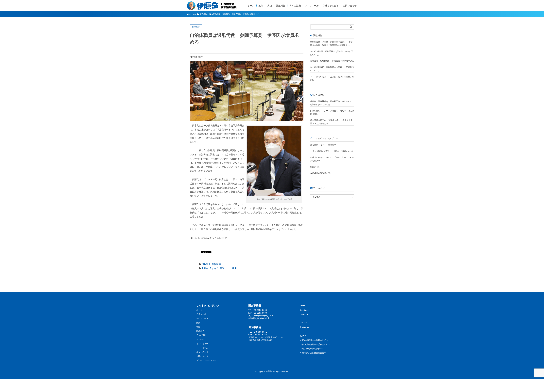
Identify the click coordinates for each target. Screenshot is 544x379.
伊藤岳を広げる (331, 5)
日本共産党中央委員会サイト (315, 340)
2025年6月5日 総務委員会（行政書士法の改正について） (331, 53)
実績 (269, 5)
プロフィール (312, 5)
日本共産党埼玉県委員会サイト (316, 344)
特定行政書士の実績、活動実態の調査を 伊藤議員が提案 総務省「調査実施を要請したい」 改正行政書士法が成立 (331, 44)
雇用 (234, 268)
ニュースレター (203, 352)
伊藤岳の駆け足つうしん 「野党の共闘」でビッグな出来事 (332, 159)
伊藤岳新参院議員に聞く (321, 173)
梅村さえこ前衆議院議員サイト (316, 353)
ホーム (250, 5)
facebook (304, 310)
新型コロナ (225, 268)
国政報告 (280, 5)
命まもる (213, 268)
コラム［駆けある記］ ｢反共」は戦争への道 (332, 151)
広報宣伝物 (201, 314)
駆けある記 (315, 167)
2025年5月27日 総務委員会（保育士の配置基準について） (332, 68)
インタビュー (202, 343)
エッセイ (200, 339)
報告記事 (216, 264)
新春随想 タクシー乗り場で (323, 145)
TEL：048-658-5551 (257, 332)
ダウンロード (202, 318)
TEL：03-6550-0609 (257, 310)
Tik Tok (303, 323)
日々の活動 (295, 5)
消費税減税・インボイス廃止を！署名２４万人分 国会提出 (332, 112)
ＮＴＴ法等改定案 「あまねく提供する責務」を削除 (332, 78)
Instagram (304, 327)
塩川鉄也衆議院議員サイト (314, 348)
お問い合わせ (350, 5)
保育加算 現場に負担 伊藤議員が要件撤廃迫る (332, 61)
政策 (261, 5)
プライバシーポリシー (206, 360)
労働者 (204, 268)
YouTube (304, 314)
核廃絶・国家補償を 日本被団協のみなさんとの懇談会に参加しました (332, 103)
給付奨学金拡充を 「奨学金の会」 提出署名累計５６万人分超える (331, 121)
